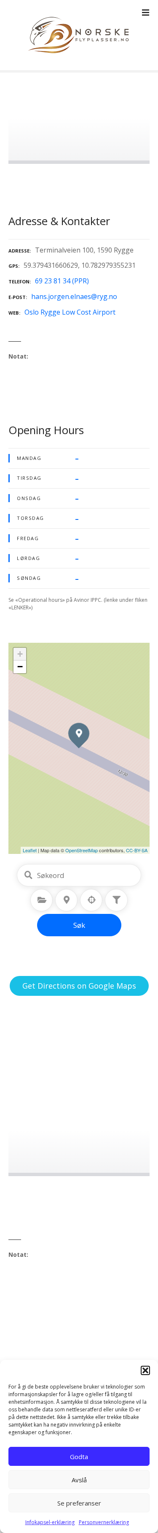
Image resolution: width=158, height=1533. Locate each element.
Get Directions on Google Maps (79, 986)
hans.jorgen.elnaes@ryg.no (74, 296)
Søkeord (28, 875)
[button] (145, 1370)
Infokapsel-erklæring (50, 1522)
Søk (79, 925)
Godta (79, 1456)
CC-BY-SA (136, 850)
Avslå (79, 1480)
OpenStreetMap (81, 850)
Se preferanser (79, 1503)
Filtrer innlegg (116, 900)
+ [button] (20, 654)
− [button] (20, 666)
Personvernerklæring (104, 1522)
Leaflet (30, 850)
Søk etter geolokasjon (91, 900)
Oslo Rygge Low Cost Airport (69, 312)
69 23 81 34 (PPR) (62, 280)
